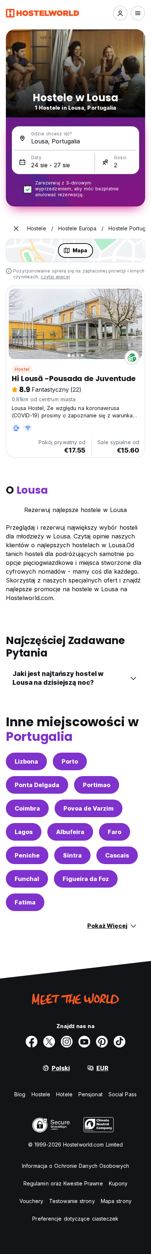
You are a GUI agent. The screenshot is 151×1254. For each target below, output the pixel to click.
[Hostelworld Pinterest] (102, 1042)
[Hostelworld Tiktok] (119, 1042)
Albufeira (70, 832)
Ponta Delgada (37, 785)
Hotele (64, 1094)
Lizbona (26, 761)
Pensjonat (90, 1094)
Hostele (41, 1094)
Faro (114, 832)
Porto (70, 761)
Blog (19, 1094)
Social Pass (122, 1094)
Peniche (27, 855)
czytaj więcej (55, 276)
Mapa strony (116, 1201)
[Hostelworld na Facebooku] (31, 1042)
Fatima (25, 902)
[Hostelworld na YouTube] (84, 1042)
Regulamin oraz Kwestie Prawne (63, 1183)
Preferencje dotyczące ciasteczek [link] (75, 1218)
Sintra (72, 855)
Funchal (27, 878)
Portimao (96, 785)
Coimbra (27, 808)
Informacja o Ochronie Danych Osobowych (75, 1166)
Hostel (22, 369)
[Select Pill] (120, 13)
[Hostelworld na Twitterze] (49, 1042)
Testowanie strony (72, 1201)
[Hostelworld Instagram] (67, 1042)
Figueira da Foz (86, 878)
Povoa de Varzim (88, 808)
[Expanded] (16, 228)
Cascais (117, 855)
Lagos (24, 832)
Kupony (118, 1183)
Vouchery (31, 1201)
